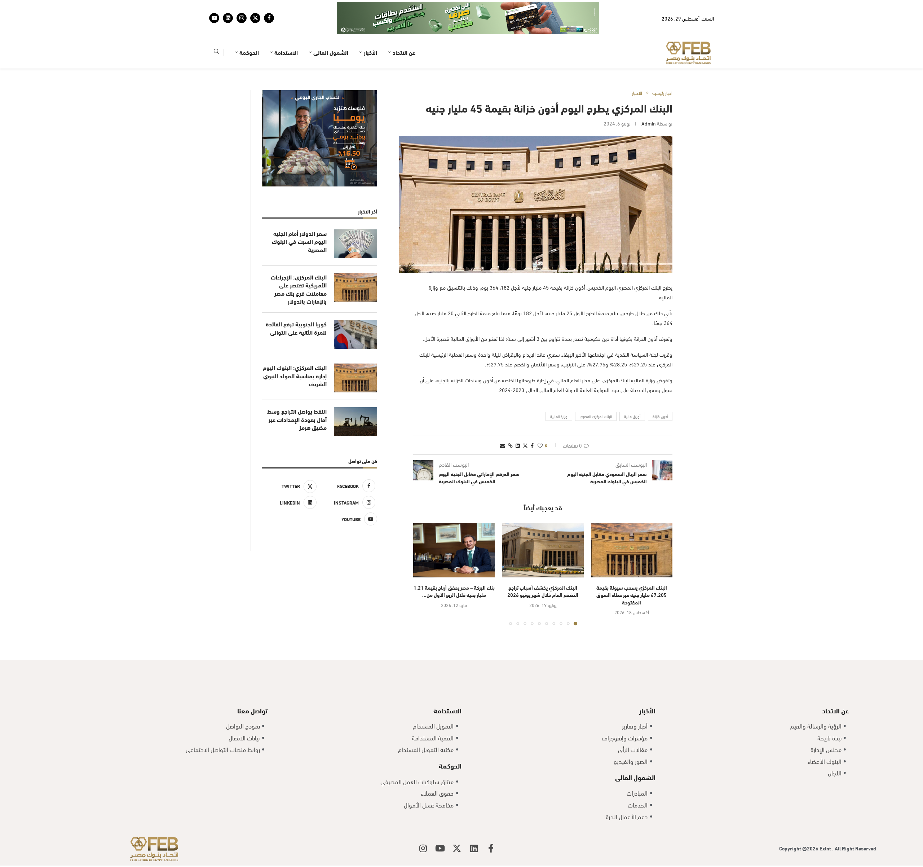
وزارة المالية (559, 416)
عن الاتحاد (404, 52)
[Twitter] (255, 18)
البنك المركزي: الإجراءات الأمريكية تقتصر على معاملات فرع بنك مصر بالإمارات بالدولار (299, 289)
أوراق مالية (632, 416)
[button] (423, 574)
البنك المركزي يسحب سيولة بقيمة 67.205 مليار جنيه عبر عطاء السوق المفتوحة (631, 595)
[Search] (216, 52)
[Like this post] (540, 445)
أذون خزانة (660, 416)
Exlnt (826, 848)
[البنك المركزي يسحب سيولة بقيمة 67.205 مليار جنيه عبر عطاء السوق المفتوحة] (631, 550)
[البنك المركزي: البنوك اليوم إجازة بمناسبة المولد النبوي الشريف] (355, 378)
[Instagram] (242, 18)
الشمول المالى (330, 52)
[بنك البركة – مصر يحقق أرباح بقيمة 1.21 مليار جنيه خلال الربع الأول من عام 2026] (454, 550)
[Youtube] (214, 18)
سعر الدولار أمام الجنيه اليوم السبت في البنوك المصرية (299, 241)
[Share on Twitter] (525, 445)
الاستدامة (286, 52)
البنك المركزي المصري (596, 416)
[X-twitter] (456, 848)
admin (648, 123)
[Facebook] (269, 18)
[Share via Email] (502, 445)
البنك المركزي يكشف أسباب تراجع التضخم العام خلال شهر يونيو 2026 (542, 591)
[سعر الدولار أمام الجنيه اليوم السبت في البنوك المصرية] (355, 243)
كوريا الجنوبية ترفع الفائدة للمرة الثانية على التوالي (296, 328)
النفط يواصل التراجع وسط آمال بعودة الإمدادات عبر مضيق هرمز (297, 419)
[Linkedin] (228, 18)
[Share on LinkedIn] (518, 445)
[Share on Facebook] (532, 445)
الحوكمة (249, 52)
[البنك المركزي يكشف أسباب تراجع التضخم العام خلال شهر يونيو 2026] (542, 550)
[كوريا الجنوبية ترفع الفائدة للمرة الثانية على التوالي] (355, 334)
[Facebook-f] (490, 848)
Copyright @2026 (799, 848)
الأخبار (370, 52)
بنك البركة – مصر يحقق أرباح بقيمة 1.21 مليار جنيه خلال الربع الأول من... (454, 591)
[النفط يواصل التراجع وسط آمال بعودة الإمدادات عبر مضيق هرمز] (355, 421)
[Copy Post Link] (510, 445)
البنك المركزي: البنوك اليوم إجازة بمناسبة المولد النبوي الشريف (295, 376)
